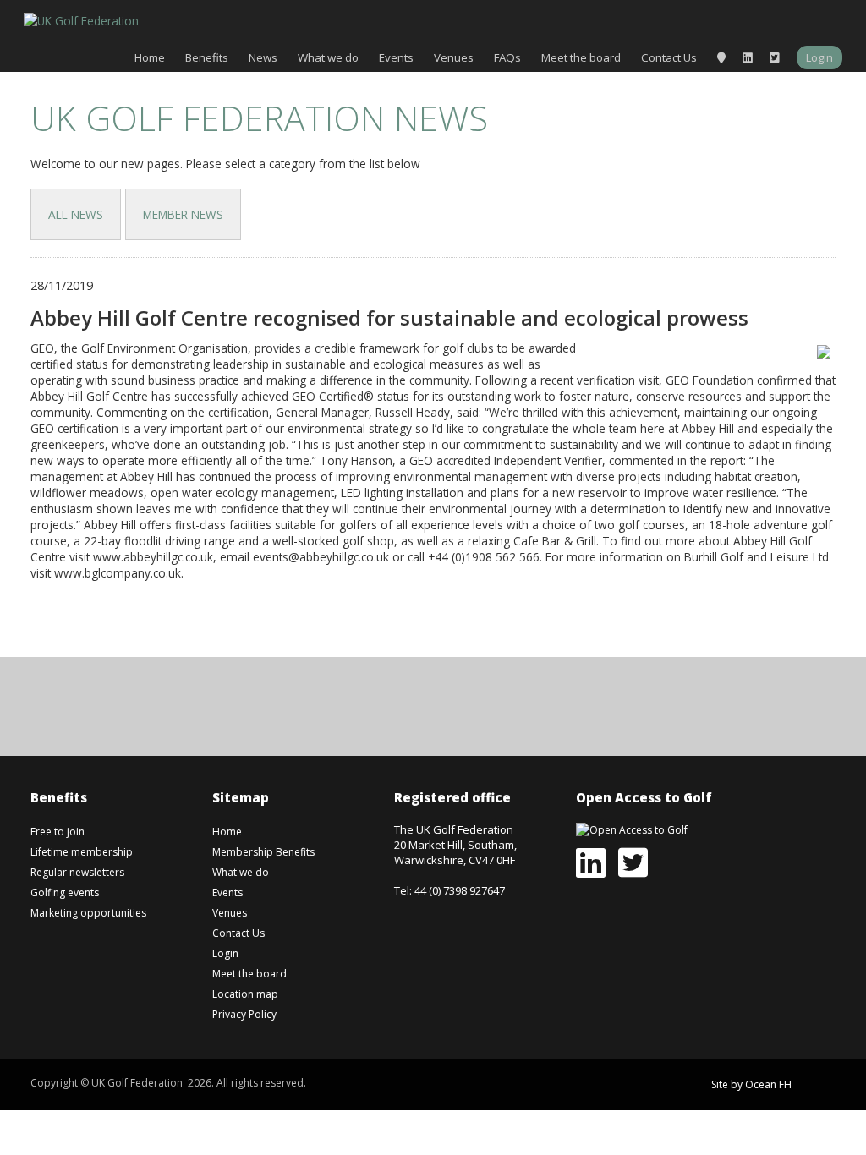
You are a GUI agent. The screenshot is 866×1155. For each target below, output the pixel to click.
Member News (183, 214)
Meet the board (581, 57)
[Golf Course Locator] (721, 57)
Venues (454, 57)
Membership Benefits (263, 852)
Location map (245, 994)
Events (396, 57)
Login (819, 57)
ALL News (75, 214)
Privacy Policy (244, 1014)
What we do (328, 57)
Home (149, 57)
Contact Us (669, 57)
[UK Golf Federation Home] (81, 19)
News (263, 57)
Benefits (206, 57)
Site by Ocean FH (751, 1084)
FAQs (507, 57)
